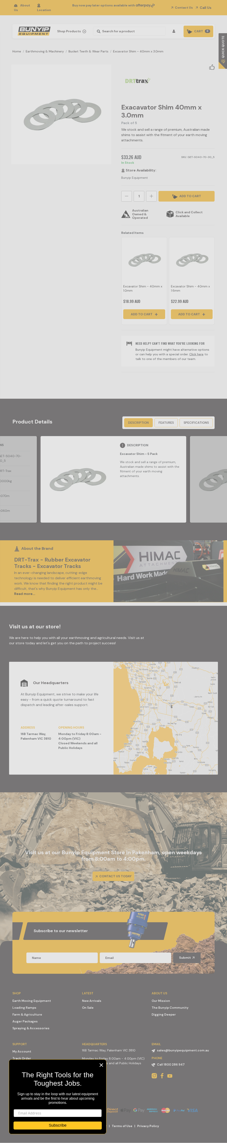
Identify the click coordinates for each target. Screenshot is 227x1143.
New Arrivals (91, 1001)
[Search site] (97, 31)
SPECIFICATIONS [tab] (196, 423)
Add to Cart (142, 314)
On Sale (88, 1008)
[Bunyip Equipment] (33, 30)
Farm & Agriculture (27, 1014)
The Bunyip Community (170, 1008)
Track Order (21, 1058)
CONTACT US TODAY (115, 876)
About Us (22, 7)
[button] (212, 67)
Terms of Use (122, 1126)
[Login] (174, 31)
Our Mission (161, 1001)
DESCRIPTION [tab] (138, 423)
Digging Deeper (164, 1014)
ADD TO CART (190, 196)
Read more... (24, 594)
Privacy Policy (148, 1126)
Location (44, 10)
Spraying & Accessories (30, 1028)
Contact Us (183, 8)
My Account (21, 1051)
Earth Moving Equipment (31, 1001)
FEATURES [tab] (166, 423)
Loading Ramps (24, 1008)
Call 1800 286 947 (171, 1064)
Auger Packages (25, 1021)
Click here (196, 354)
